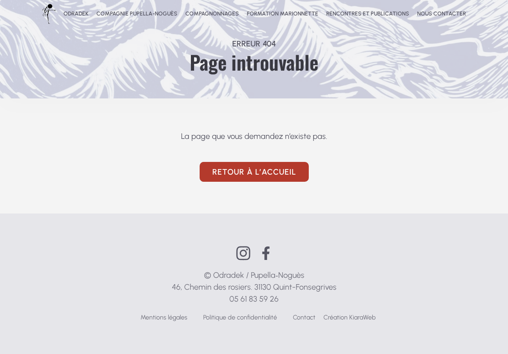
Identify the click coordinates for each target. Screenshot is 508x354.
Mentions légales (163, 317)
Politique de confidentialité (240, 317)
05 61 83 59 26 (254, 299)
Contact (304, 317)
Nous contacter (441, 14)
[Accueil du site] (49, 14)
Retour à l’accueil (254, 172)
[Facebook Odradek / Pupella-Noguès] (266, 253)
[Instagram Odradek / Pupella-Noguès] (243, 253)
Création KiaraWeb (349, 317)
